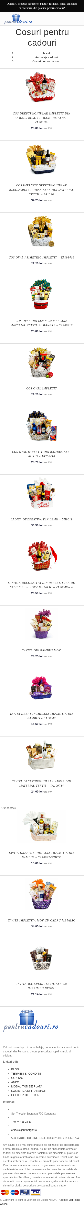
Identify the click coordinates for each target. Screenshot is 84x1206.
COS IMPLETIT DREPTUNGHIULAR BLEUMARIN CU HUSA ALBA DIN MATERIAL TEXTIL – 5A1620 (41, 190)
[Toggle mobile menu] (77, 19)
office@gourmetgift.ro (24, 1129)
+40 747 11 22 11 (21, 1121)
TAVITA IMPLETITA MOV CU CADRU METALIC (41, 920)
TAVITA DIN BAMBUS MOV (41, 650)
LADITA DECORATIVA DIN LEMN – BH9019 (42, 519)
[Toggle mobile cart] (69, 19)
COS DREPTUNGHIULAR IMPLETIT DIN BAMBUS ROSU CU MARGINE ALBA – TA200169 (41, 118)
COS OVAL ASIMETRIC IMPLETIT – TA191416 (41, 257)
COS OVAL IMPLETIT (41, 388)
